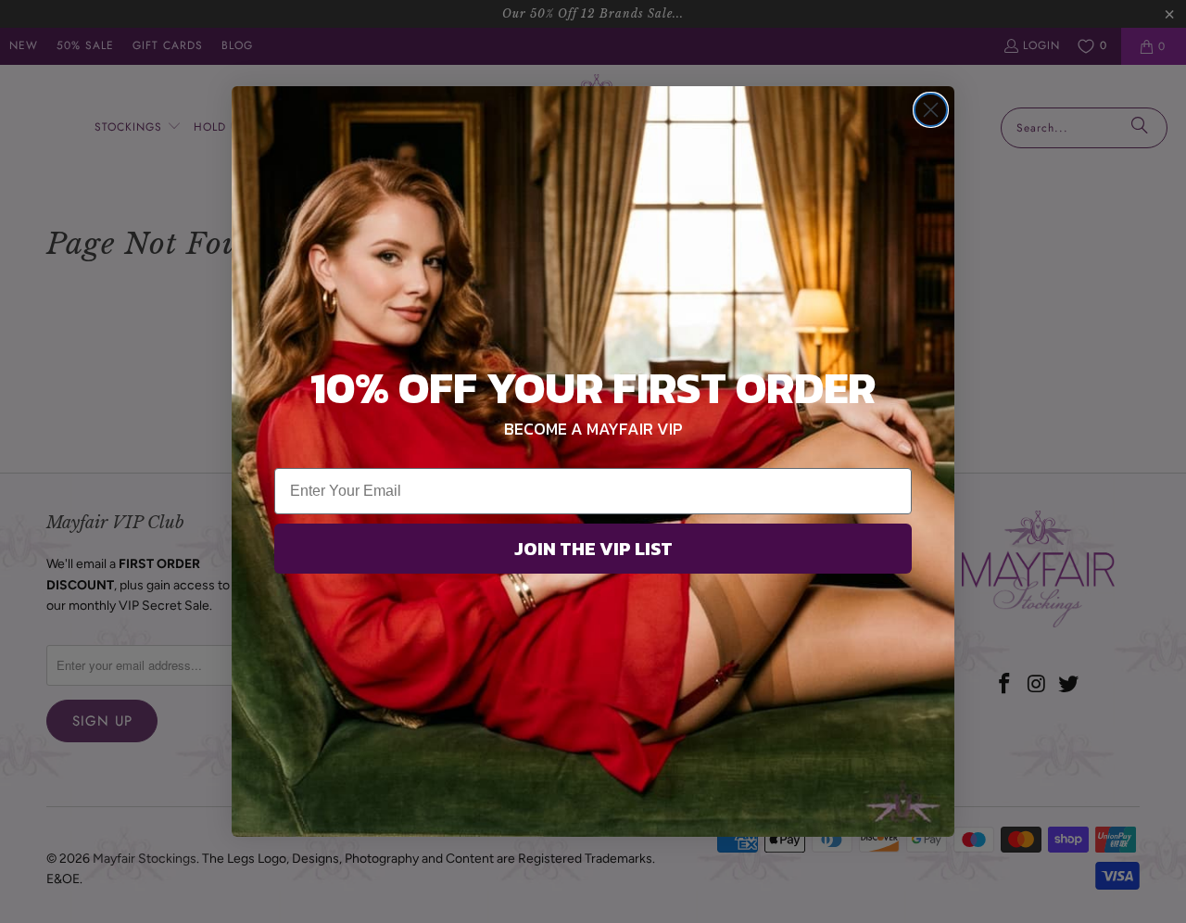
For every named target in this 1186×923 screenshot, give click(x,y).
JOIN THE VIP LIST (593, 549)
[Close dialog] (931, 110)
